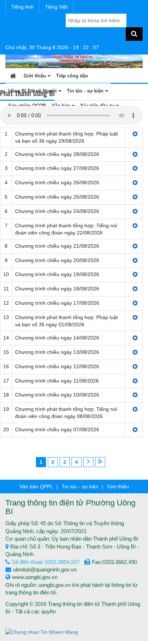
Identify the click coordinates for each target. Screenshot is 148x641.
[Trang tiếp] (88, 462)
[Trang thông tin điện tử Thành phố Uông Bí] (74, 61)
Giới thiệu (35, 76)
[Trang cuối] (100, 462)
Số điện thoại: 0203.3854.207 (45, 562)
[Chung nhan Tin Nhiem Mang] (41, 632)
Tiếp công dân (72, 76)
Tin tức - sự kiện (80, 486)
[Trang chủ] (13, 75)
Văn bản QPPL (36, 486)
